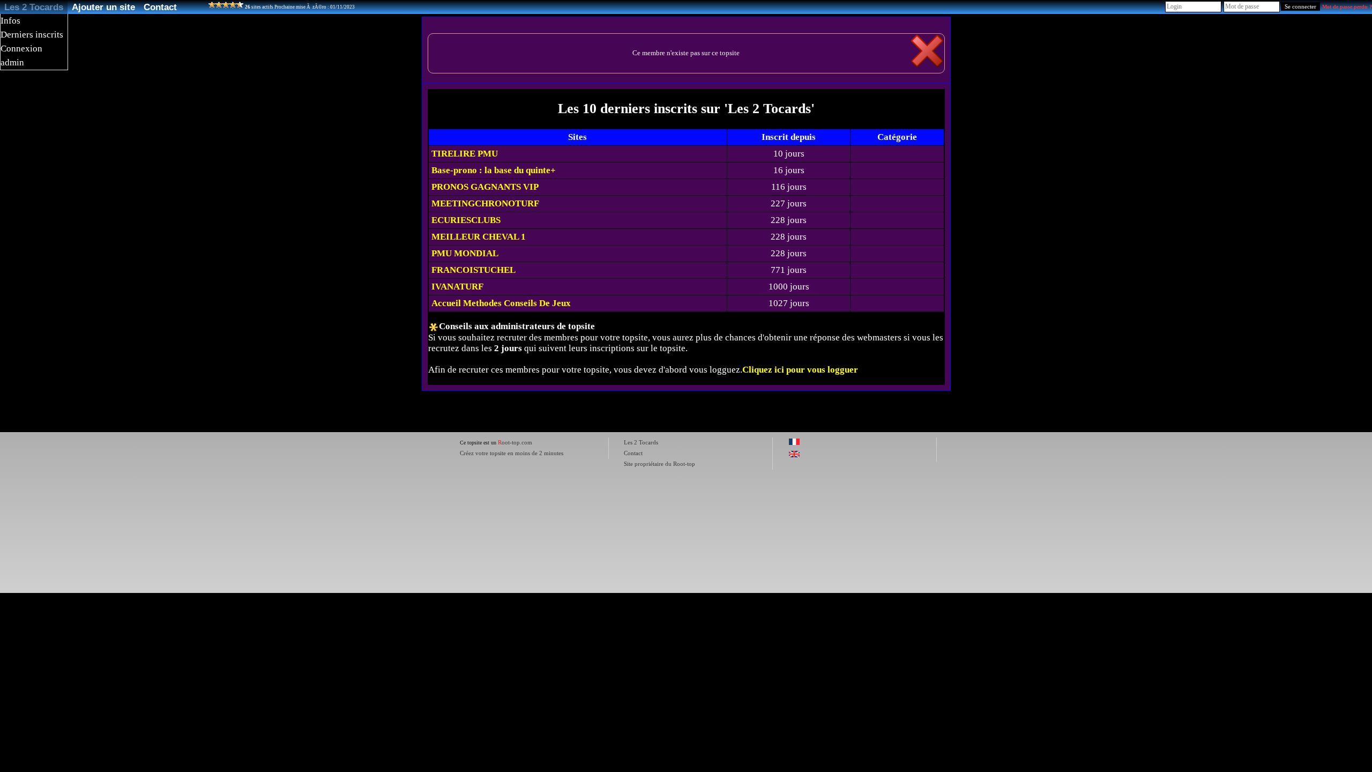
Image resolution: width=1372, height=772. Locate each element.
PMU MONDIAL (464, 253)
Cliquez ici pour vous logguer (800, 370)
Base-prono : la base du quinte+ (493, 170)
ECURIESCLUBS (466, 220)
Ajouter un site (103, 7)
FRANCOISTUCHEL (473, 270)
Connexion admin (21, 55)
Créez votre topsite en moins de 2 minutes (511, 453)
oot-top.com (515, 442)
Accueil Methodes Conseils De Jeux (501, 303)
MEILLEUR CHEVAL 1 (478, 237)
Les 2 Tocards (33, 7)
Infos (10, 21)
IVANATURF (457, 286)
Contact (160, 7)
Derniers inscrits (32, 34)
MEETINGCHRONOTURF (485, 203)
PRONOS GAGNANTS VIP (485, 187)
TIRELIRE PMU (464, 154)
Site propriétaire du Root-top (659, 464)
